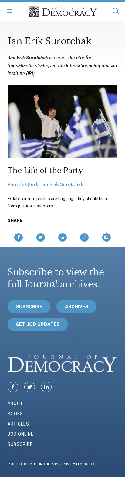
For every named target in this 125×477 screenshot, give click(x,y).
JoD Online (21, 434)
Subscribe (29, 307)
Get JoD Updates (38, 324)
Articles (18, 424)
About (15, 403)
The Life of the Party (45, 170)
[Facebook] (13, 387)
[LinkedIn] (46, 387)
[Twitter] (29, 387)
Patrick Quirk (23, 184)
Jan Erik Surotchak (62, 184)
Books (15, 413)
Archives (76, 307)
